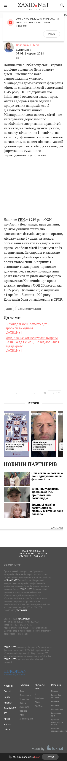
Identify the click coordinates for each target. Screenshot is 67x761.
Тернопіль (24, 699)
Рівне (22, 714)
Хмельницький (26, 718)
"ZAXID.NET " (12, 580)
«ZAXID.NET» (24, 618)
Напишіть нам (57, 709)
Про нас (54, 691)
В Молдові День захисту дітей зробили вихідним (27, 326)
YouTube (39, 706)
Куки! (37, 756)
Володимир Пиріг (27, 44)
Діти (9, 308)
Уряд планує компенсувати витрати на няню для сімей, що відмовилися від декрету (32, 342)
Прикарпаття (25, 695)
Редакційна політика (56, 696)
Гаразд (51, 34)
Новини (8, 685)
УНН (21, 219)
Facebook (39, 698)
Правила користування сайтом (57, 722)
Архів (7, 718)
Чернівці (23, 711)
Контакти (55, 705)
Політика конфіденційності (59, 729)
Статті (7, 691)
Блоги (7, 697)
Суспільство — (25, 49)
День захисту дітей (29, 308)
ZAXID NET (33, 5)
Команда (55, 701)
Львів (22, 691)
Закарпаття (24, 707)
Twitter (38, 702)
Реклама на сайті (56, 714)
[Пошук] (61, 5)
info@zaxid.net (39, 627)
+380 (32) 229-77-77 (22, 624)
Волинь (23, 703)
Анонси (8, 702)
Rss (37, 694)
